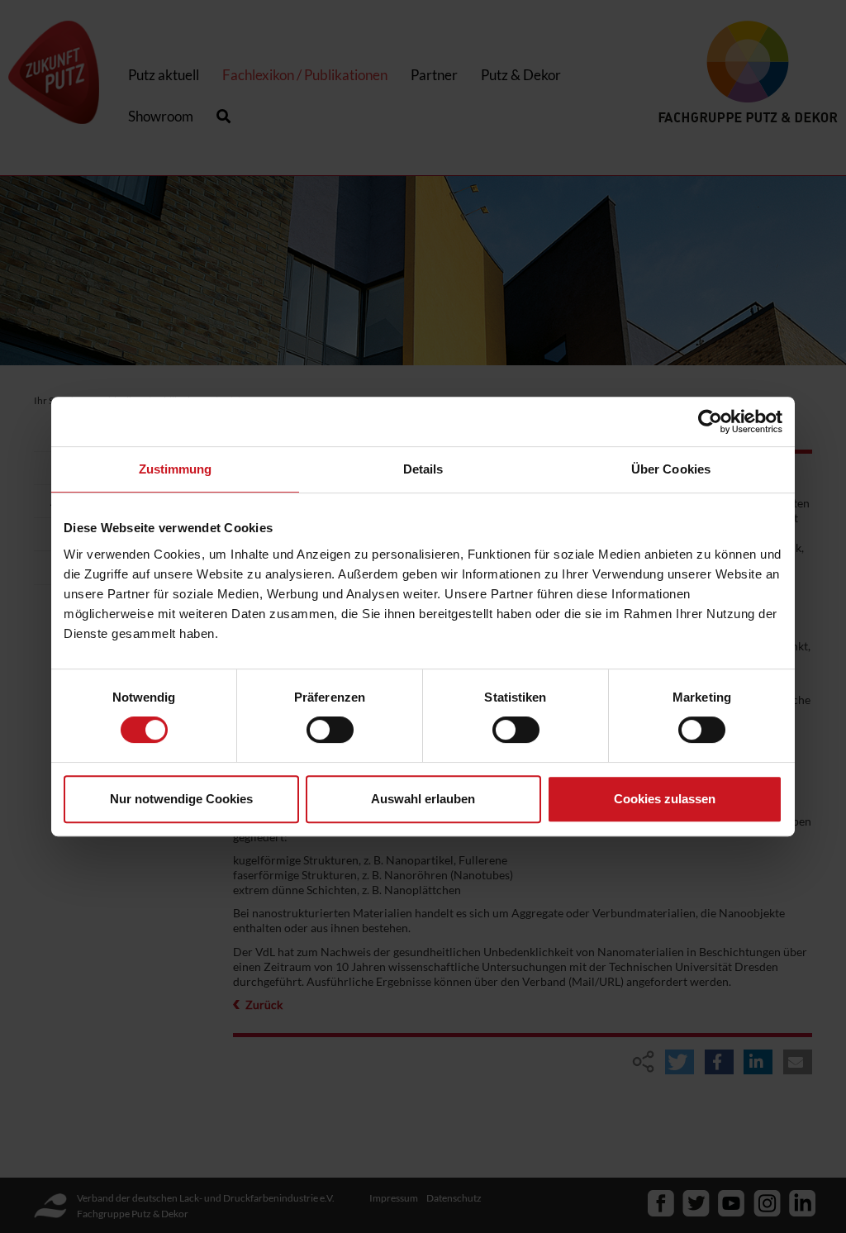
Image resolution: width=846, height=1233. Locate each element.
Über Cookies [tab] (671, 469)
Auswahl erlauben (423, 799)
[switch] (330, 729)
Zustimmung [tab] (175, 469)
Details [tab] (423, 469)
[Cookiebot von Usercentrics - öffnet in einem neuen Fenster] (710, 421)
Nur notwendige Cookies (181, 799)
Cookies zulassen (664, 799)
